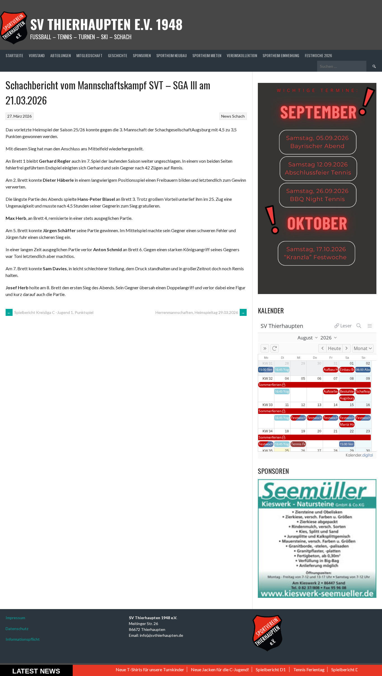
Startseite (14, 55)
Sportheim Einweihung (281, 55)
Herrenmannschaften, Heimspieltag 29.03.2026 (200, 312)
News (226, 116)
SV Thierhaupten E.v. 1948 (106, 24)
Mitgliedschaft (89, 55)
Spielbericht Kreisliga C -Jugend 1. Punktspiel (50, 312)
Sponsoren (142, 55)
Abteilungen (60, 55)
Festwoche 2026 (318, 55)
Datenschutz (17, 628)
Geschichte (117, 55)
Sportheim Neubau (171, 55)
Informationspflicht (23, 639)
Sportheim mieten (206, 55)
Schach (238, 116)
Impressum (15, 617)
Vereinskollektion (242, 55)
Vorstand (37, 55)
